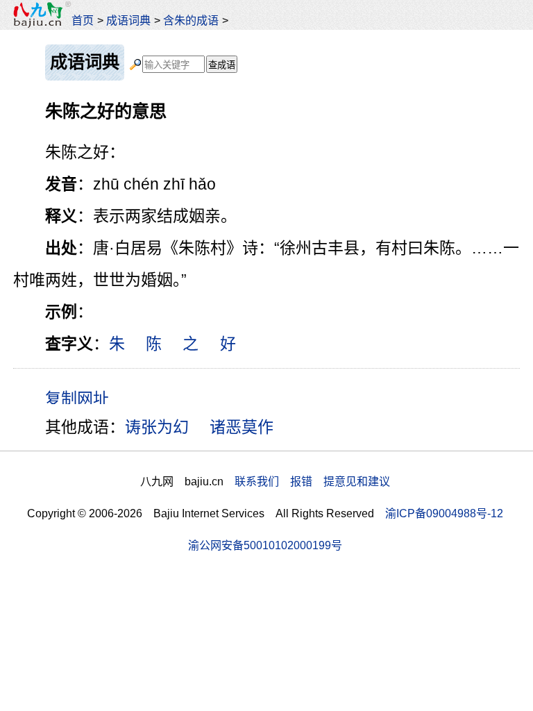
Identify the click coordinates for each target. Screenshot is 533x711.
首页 (82, 20)
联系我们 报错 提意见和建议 (312, 481)
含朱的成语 (191, 20)
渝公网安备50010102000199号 (265, 545)
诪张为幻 (157, 427)
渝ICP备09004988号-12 (444, 513)
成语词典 (128, 20)
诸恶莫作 (241, 427)
